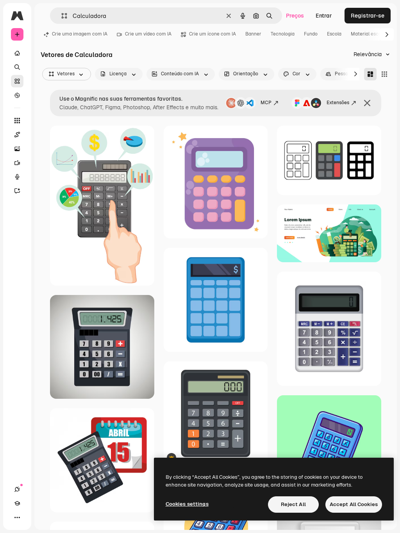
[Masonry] (370, 74)
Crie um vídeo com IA (148, 34)
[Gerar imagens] (17, 148)
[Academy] (17, 503)
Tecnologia (283, 34)
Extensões (338, 102)
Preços (295, 15)
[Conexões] (17, 489)
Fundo (311, 34)
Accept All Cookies (354, 504)
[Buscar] (17, 67)
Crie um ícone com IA (212, 34)
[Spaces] (17, 134)
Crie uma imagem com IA (79, 34)
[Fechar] (367, 103)
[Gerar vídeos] (17, 162)
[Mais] (17, 517)
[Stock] (17, 81)
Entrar (324, 15)
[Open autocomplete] (61, 16)
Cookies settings (187, 504)
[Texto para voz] (17, 177)
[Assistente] (17, 191)
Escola (334, 34)
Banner (253, 34)
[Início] (17, 53)
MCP (266, 102)
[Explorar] (17, 95)
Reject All (293, 504)
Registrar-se (367, 15)
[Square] (384, 74)
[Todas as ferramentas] (17, 120)
